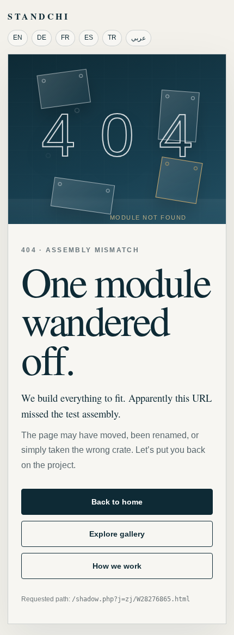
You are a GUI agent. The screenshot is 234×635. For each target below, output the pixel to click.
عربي (138, 38)
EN (17, 37)
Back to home (117, 501)
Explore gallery (117, 534)
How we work (117, 566)
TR (112, 37)
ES (88, 37)
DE (41, 37)
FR (65, 37)
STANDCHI (38, 16)
